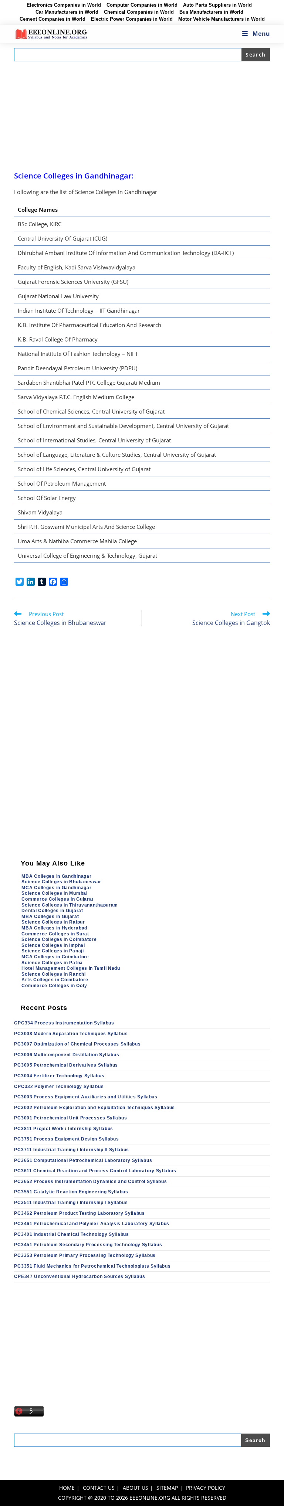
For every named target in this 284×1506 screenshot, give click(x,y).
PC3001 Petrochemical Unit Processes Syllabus (70, 1118)
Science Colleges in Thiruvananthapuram (69, 905)
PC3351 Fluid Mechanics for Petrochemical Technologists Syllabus (92, 1266)
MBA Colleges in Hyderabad (54, 928)
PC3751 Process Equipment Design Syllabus (66, 1139)
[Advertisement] (142, 116)
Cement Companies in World (52, 19)
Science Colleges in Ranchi (53, 974)
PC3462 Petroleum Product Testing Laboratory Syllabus (79, 1213)
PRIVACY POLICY (205, 1487)
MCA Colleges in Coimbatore (55, 956)
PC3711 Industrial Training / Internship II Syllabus (71, 1149)
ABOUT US (135, 1487)
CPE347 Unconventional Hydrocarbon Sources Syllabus (79, 1276)
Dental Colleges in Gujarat (52, 910)
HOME (67, 1487)
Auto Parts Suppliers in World (217, 5)
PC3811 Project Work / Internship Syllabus (63, 1128)
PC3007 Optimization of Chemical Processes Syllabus (77, 1044)
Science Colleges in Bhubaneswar (61, 881)
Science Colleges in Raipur (53, 922)
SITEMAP (167, 1487)
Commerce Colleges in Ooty (54, 985)
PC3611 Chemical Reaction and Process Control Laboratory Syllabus (95, 1170)
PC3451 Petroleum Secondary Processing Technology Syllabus (88, 1244)
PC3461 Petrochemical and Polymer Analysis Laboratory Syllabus (91, 1223)
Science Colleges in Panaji (52, 950)
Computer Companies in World (142, 5)
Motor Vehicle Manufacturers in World (221, 19)
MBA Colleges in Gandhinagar (56, 876)
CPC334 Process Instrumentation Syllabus (64, 1023)
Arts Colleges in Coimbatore (54, 979)
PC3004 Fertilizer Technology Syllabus (59, 1075)
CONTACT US (99, 1487)
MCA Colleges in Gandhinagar (56, 887)
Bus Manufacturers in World (211, 12)
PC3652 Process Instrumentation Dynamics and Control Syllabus (90, 1181)
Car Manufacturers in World (67, 12)
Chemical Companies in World (139, 12)
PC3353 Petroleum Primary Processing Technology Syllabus (85, 1255)
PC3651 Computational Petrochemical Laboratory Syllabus (83, 1160)
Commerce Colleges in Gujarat (57, 899)
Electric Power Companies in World (132, 19)
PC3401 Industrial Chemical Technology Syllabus (71, 1234)
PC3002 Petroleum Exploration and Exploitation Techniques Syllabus (94, 1107)
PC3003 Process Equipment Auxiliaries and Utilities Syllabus (85, 1096)
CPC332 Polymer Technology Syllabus (59, 1086)
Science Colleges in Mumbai (54, 893)
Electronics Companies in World (64, 5)
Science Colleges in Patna (52, 962)
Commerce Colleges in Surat (55, 933)
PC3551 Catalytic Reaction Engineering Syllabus (71, 1191)
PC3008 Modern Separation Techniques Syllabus (71, 1033)
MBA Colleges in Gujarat (50, 916)
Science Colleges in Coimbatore (59, 939)
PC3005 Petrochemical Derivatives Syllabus (66, 1065)
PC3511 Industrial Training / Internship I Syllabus (71, 1202)
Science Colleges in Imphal (53, 945)
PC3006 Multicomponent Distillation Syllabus (66, 1054)
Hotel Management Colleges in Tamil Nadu (70, 968)
